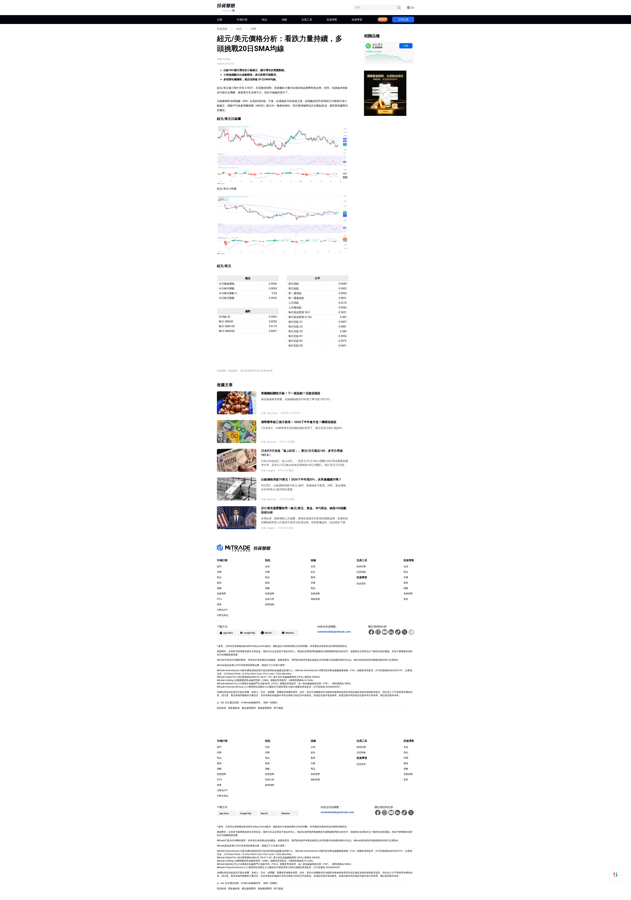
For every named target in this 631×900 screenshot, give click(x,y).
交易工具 (307, 19)
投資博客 (332, 19)
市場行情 (242, 19)
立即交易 (403, 19)
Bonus (382, 19)
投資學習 (357, 19)
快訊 (264, 19)
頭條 (284, 19)
